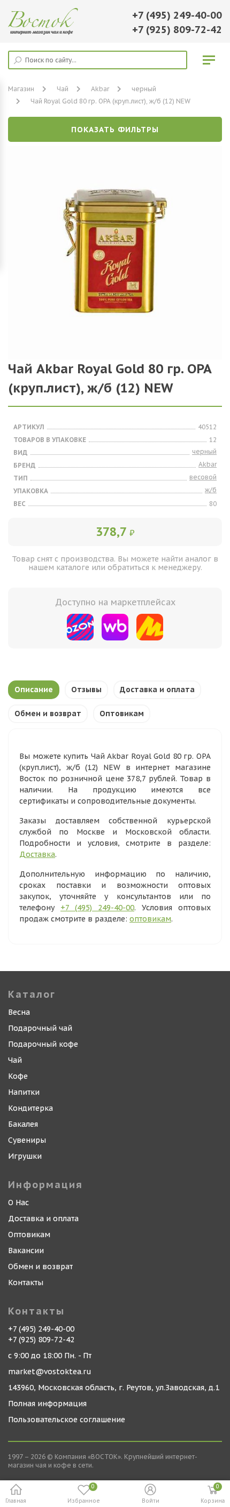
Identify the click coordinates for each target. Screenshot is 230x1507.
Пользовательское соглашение (66, 1419)
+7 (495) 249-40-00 (177, 15)
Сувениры (27, 1140)
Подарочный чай (40, 1028)
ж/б (211, 490)
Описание (33, 689)
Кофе (18, 1076)
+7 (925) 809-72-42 (177, 29)
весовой (203, 477)
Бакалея (23, 1124)
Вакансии (26, 1250)
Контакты (25, 1282)
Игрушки (25, 1156)
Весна (19, 1012)
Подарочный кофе (43, 1044)
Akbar (100, 89)
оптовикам (150, 919)
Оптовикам (121, 713)
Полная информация (47, 1403)
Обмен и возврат (47, 713)
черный (144, 89)
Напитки (24, 1092)
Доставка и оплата (157, 689)
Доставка (37, 854)
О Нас (18, 1202)
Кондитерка (30, 1108)
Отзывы (86, 689)
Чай (15, 1060)
